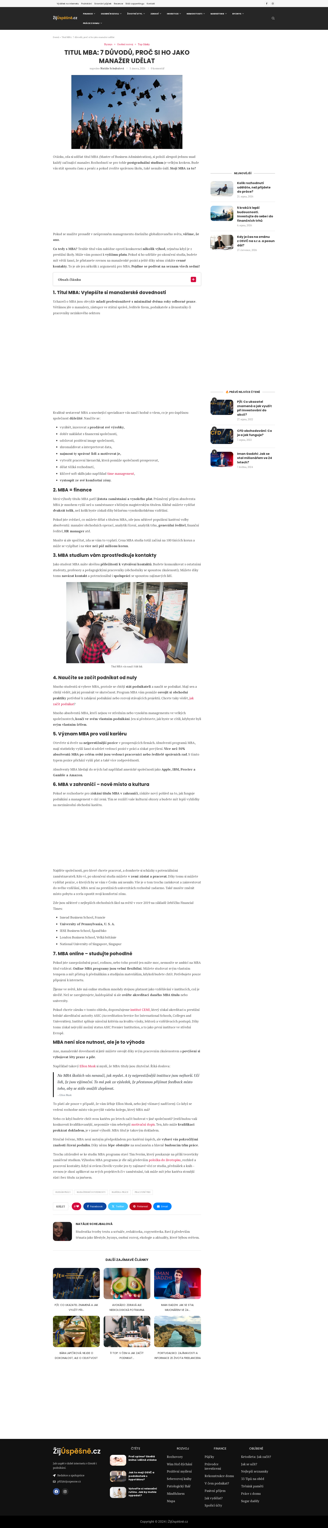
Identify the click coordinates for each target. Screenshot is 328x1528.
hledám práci (62, 1192)
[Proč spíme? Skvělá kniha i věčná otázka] (118, 1460)
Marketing (217, 13)
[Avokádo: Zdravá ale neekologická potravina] (127, 1283)
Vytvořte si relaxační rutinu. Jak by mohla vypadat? (143, 1492)
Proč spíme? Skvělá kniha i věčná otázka (143, 1458)
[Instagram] (272, 3)
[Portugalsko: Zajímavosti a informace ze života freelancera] (177, 1331)
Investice (172, 13)
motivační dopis (143, 1124)
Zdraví (155, 13)
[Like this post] (77, 1206)
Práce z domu (91, 23)
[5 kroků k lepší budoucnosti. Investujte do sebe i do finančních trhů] (222, 213)
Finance (88, 13)
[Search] (273, 19)
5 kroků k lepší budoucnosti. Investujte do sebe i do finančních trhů (255, 214)
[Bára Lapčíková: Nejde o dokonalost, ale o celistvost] (76, 1331)
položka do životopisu (165, 1160)
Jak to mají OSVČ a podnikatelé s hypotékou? (141, 1476)
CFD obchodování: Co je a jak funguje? (254, 433)
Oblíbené (256, 1448)
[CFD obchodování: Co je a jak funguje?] (222, 436)
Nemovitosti (194, 13)
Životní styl (134, 13)
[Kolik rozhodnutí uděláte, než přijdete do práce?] (222, 188)
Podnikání (86, 3)
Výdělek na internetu (68, 3)
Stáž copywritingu (134, 3)
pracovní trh (142, 1192)
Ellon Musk (88, 1066)
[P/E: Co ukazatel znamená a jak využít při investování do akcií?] (76, 1283)
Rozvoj (183, 1448)
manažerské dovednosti (91, 1192)
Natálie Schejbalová (112, 68)
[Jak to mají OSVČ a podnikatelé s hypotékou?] (118, 1476)
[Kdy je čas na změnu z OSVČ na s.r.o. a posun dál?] (222, 242)
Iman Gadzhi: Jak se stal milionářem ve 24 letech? (254, 458)
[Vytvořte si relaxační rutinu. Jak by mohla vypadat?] (118, 1492)
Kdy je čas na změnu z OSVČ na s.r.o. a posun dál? (256, 241)
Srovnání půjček (102, 3)
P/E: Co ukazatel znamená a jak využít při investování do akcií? (254, 408)
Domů (56, 37)
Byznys (236, 13)
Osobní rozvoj (110, 13)
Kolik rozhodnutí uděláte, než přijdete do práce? (253, 187)
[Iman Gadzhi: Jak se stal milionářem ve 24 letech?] (177, 1283)
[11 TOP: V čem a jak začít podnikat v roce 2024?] (127, 1331)
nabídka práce (120, 1192)
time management (120, 473)
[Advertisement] (127, 201)
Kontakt (151, 3)
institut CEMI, (140, 1009)
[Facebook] (266, 3)
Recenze (118, 3)
